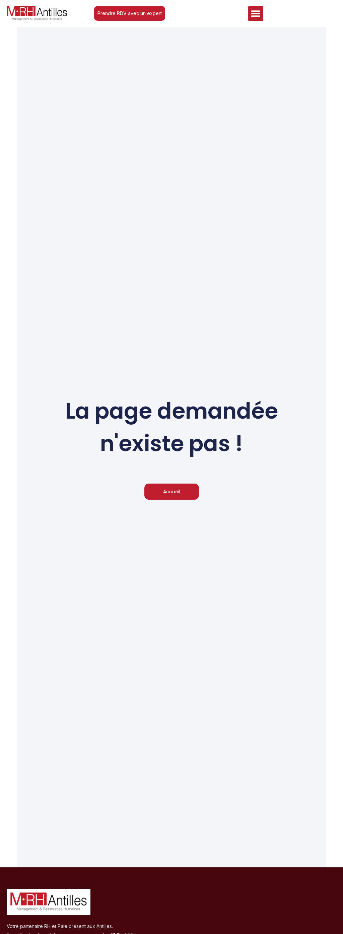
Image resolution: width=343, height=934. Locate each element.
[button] (255, 13)
